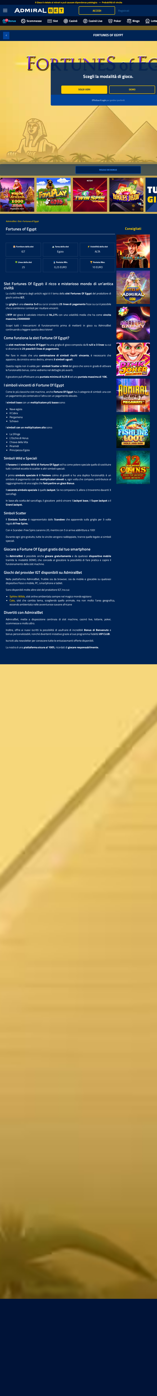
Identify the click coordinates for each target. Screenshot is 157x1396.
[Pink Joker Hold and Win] (133, 359)
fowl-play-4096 (46, 180)
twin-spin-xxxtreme (84, 180)
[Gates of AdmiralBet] (133, 287)
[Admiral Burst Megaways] (133, 395)
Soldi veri (84, 89)
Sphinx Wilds (17, 596)
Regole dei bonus (108, 169)
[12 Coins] (133, 467)
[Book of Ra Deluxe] (133, 251)
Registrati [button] (123, 11)
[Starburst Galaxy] (133, 323)
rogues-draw (116, 180)
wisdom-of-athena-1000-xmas (15, 182)
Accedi (97, 11)
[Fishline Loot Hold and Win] (133, 431)
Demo (132, 89)
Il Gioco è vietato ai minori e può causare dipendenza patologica (66, 2)
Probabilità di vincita (112, 2)
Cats (12, 600)
